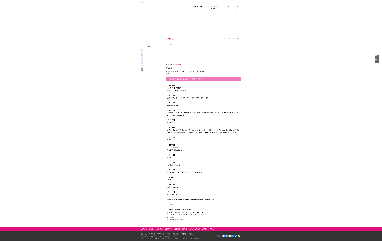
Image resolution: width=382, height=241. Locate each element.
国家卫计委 (152, 229)
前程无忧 (212, 229)
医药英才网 (205, 229)
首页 (142, 12)
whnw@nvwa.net (179, 219)
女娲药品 (148, 46)
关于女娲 (151, 12)
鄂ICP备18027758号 (156, 238)
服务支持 (219, 12)
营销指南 (190, 12)
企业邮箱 (183, 234)
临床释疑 (180, 12)
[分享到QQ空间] (226, 236)
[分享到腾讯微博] (232, 236)
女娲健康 (200, 12)
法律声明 (160, 234)
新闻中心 (161, 12)
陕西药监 (184, 229)
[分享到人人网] (236, 236)
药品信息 (170, 12)
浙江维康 (197, 229)
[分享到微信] (239, 236)
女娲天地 (209, 12)
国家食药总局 (169, 229)
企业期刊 (167, 234)
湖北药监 (191, 229)
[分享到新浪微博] (229, 236)
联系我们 (229, 12)
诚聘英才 (175, 234)
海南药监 (177, 229)
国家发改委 (160, 229)
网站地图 (152, 234)
